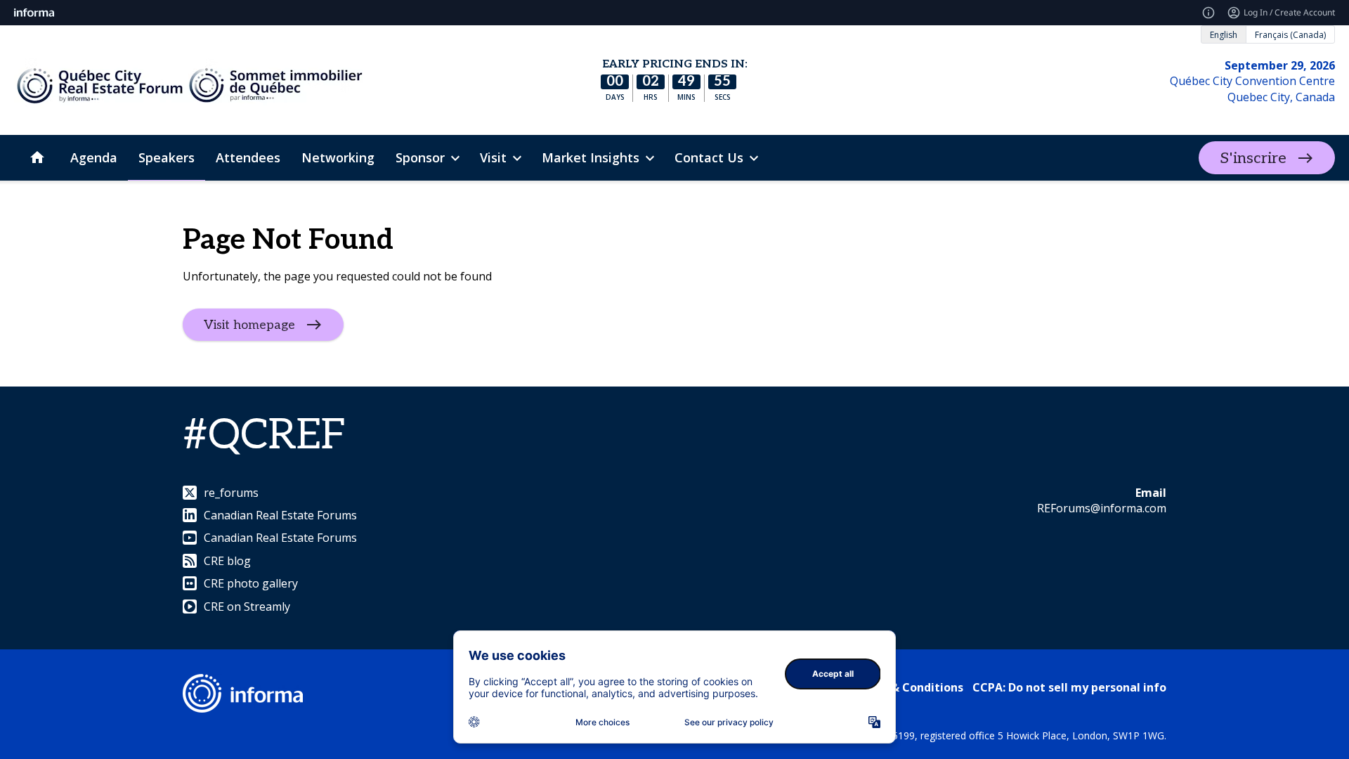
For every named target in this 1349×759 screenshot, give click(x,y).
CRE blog (227, 561)
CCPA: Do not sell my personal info (1069, 687)
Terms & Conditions (907, 687)
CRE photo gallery (251, 583)
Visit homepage (249, 324)
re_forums (231, 492)
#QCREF (264, 435)
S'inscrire (1253, 158)
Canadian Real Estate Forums (280, 515)
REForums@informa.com (1101, 508)
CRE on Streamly (247, 606)
